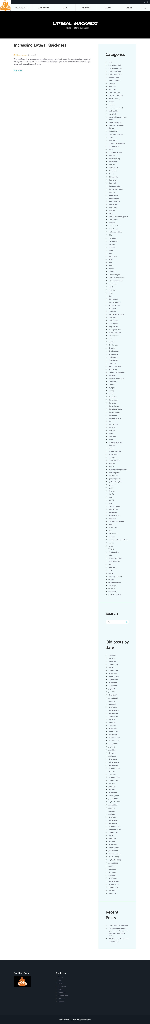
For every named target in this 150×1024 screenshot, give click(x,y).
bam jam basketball (115, 108)
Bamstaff (33, 55)
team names (113, 509)
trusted (111, 543)
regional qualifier (114, 451)
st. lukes (111, 491)
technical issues (114, 515)
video (110, 564)
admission (112, 86)
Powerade (112, 436)
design (110, 213)
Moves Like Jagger (115, 366)
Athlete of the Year (115, 95)
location (111, 342)
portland (111, 427)
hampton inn (113, 284)
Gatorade (111, 271)
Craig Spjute (112, 207)
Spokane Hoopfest (115, 482)
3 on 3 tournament (115, 68)
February (113, 676)
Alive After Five (114, 92)
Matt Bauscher (113, 351)
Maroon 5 (111, 348)
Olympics (111, 387)
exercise (111, 244)
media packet (113, 360)
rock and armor (114, 460)
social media (113, 475)
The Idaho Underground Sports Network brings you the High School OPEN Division (118, 932)
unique (110, 555)
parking (111, 390)
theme (110, 524)
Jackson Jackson (114, 305)
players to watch (114, 418)
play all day (112, 397)
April (112, 655)
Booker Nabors (114, 146)
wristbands (112, 592)
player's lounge (114, 412)
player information (115, 409)
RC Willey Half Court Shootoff (115, 444)
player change (113, 406)
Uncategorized (113, 552)
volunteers (112, 567)
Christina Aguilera (114, 186)
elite (110, 235)
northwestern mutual (116, 378)
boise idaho (112, 140)
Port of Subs (113, 424)
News (60, 983)
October (113, 857)
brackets (111, 155)
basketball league (114, 122)
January (113, 713)
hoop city (112, 290)
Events (64, 8)
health (110, 287)
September (114, 802)
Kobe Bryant (113, 323)
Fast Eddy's (112, 256)
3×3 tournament (114, 80)
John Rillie (112, 311)
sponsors (111, 485)
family (110, 250)
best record (112, 131)
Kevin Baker (112, 317)
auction (111, 102)
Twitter (111, 549)
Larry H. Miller (113, 326)
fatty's (110, 259)
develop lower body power (118, 216)
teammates (112, 512)
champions (112, 171)
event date (112, 238)
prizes (110, 439)
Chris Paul (112, 183)
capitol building (114, 158)
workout (111, 588)
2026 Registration (21, 8)
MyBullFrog (112, 369)
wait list (111, 573)
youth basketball (114, 595)
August (113, 664)
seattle (111, 466)
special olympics (114, 478)
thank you (112, 518)
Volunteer (62, 986)
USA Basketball (114, 561)
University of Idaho (115, 558)
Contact (129, 8)
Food (110, 265)
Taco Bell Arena (114, 506)
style (110, 497)
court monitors (114, 201)
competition (113, 195)
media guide (112, 357)
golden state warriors (116, 277)
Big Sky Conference (115, 134)
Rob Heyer (112, 457)
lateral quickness (114, 332)
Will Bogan (112, 585)
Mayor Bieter (113, 354)
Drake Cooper (113, 229)
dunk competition (115, 232)
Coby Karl (111, 192)
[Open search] (144, 7)
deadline (111, 210)
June (112, 661)
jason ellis (112, 308)
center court (113, 167)
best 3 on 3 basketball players (116, 127)
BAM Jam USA (113, 111)
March (112, 673)
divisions (111, 222)
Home (68, 28)
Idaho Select (113, 299)
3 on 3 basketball (114, 65)
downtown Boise (114, 226)
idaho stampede (114, 302)
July (111, 658)
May (111, 753)
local (110, 339)
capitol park (112, 161)
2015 (110, 62)
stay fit (111, 494)
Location (107, 8)
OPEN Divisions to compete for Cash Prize (118, 940)
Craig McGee (113, 204)
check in (111, 174)
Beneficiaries (86, 8)
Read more (18, 70)
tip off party (112, 527)
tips (109, 530)
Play (59, 980)
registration (112, 454)
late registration (114, 329)
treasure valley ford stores (118, 540)
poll (109, 421)
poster (110, 433)
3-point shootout (114, 74)
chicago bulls (113, 177)
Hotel (110, 293)
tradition (111, 537)
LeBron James (113, 336)
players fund (113, 415)
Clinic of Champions (115, 189)
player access (113, 400)
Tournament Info (43, 8)
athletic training (114, 98)
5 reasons (112, 83)
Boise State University (116, 143)
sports (110, 488)
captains (111, 164)
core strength (113, 198)
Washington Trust (115, 576)
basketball (112, 114)
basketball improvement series (117, 118)
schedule (111, 463)
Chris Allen (112, 180)
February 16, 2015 (21, 55)
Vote (110, 570)
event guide (112, 241)
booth (110, 149)
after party (112, 89)
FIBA (110, 262)
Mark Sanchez (113, 345)
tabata (110, 503)
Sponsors (62, 992)
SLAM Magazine (114, 472)
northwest (112, 375)
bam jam (111, 105)
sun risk (111, 500)
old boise (111, 384)
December (114, 737)
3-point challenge (114, 71)
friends (111, 268)
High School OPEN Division (118, 925)
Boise (110, 137)
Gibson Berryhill (114, 274)
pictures (111, 394)
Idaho (110, 296)
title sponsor (113, 533)
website (111, 579)
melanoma (112, 363)
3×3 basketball (113, 77)
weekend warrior (114, 582)
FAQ (110, 253)
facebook (111, 247)
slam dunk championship (117, 469)
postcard (111, 430)
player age (112, 403)
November (114, 740)
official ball (112, 381)
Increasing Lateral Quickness (40, 45)
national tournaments (116, 372)
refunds (111, 448)
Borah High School (115, 152)
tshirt (110, 546)
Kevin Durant (113, 320)
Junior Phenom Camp (116, 314)
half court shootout (115, 281)
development (113, 219)
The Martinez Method (116, 521)
